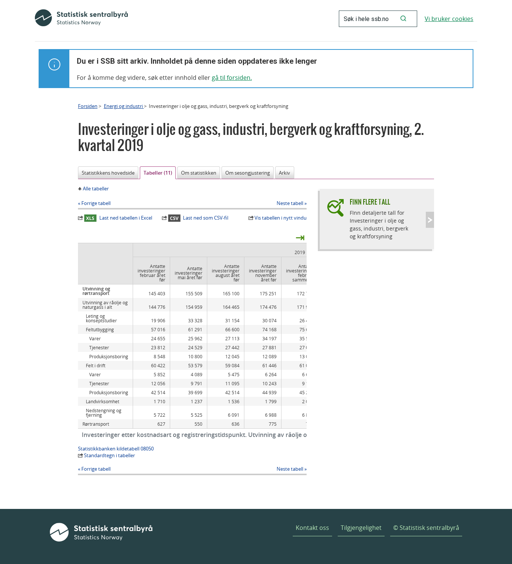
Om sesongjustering (247, 172)
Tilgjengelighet (361, 528)
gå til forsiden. (232, 77)
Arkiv (284, 172)
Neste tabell (290, 203)
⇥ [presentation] (300, 237)
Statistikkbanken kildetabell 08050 (116, 448)
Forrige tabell (96, 203)
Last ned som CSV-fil (205, 217)
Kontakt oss (312, 528)
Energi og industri (124, 106)
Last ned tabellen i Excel (125, 217)
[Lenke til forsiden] (81, 18)
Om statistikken (198, 172)
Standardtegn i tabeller (109, 455)
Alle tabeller (96, 188)
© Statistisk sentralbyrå (426, 528)
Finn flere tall (370, 201)
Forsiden (87, 106)
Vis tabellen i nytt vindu (281, 217)
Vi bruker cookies (449, 19)
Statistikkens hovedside (108, 172)
